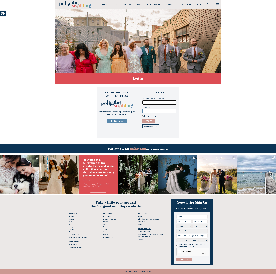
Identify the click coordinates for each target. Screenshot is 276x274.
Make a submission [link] (144, 231)
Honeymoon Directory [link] (76, 247)
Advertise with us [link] (144, 237)
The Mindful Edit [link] (74, 234)
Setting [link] (105, 232)
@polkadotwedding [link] (158, 149)
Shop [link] (198, 4)
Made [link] (139, 4)
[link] (3, 13)
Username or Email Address (153, 99)
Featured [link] (104, 4)
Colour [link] (105, 224)
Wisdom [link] (127, 4)
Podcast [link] (186, 4)
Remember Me (150, 116)
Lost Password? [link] (150, 126)
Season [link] (105, 234)
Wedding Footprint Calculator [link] (78, 237)
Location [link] (106, 227)
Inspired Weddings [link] (109, 219)
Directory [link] (171, 4)
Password (146, 107)
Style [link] (105, 229)
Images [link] (105, 221)
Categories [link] (107, 216)
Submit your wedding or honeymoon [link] (150, 234)
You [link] (116, 4)
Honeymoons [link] (154, 4)
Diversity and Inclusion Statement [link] (149, 219)
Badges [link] (140, 239)
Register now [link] (116, 121)
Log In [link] (140, 224)
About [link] (140, 216)
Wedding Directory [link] (75, 244)
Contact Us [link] (141, 221)
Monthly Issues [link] (108, 237)
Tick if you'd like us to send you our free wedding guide (192, 245)
